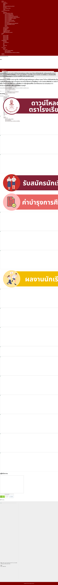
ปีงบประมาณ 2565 (5, 38)
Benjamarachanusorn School (4, 56)
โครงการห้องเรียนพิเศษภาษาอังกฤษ (10, 24)
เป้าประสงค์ (4, 7)
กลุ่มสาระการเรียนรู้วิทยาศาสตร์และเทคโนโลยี (11, 16)
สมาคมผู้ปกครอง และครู (6, 30)
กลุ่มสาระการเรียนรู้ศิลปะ (8, 19)
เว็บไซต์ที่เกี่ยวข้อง (4, 40)
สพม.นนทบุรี (5, 41)
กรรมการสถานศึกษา (6, 27)
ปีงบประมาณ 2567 (5, 36)
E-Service (3, 53)
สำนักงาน (6, 26)
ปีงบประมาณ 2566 (5, 37)
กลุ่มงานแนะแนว (7, 22)
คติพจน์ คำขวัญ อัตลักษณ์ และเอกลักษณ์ (8, 6)
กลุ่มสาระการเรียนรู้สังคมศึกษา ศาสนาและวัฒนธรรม (12, 17)
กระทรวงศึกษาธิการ (6, 42)
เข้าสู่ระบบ (3, 54)
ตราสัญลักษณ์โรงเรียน (6, 10)
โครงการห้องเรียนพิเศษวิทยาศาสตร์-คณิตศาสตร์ (11, 23)
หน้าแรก (3, 69)
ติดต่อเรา (4, 48)
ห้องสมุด (6, 25)
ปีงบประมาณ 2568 (5, 35)
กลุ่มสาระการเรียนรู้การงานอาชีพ (9, 20)
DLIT (4, 44)
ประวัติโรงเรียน (6, 71)
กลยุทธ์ (4, 9)
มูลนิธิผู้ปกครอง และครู (6, 31)
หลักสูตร (3, 33)
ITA (2, 34)
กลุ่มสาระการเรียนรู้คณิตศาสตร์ (9, 15)
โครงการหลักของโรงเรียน (6, 8)
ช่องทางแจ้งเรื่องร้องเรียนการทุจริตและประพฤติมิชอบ (12, 52)
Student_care (5, 45)
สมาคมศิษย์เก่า (5, 29)
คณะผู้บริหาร (5, 12)
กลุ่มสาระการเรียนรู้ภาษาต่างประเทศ (10, 21)
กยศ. (3, 46)
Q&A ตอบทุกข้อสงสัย (7, 51)
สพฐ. (3, 43)
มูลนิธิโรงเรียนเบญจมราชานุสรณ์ (7, 32)
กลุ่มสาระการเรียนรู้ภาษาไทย (9, 14)
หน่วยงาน (3, 11)
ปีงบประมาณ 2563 (5, 39)
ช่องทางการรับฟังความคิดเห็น (9, 50)
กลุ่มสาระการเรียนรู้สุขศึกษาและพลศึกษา (10, 18)
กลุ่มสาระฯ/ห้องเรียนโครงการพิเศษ (8, 13)
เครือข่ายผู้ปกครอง (5, 28)
